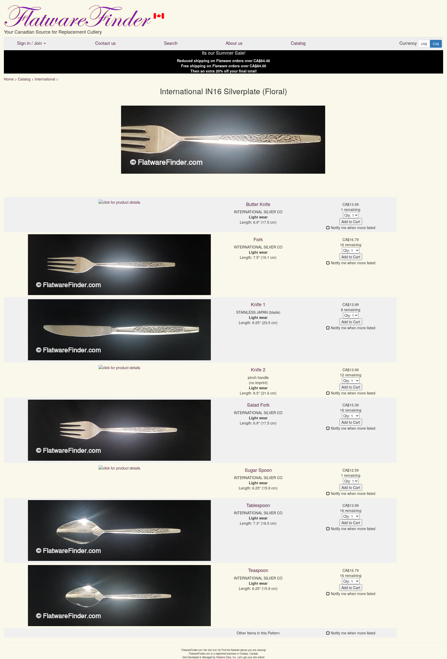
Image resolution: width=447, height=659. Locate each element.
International (45, 79)
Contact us (105, 43)
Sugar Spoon (258, 469)
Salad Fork (258, 404)
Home (9, 79)
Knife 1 (258, 304)
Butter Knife (258, 204)
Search (170, 43)
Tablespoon (258, 505)
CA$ (436, 43)
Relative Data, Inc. (226, 657)
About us (234, 43)
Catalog (298, 43)
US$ (424, 43)
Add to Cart (350, 221)
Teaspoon (258, 570)
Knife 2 (258, 369)
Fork (258, 239)
